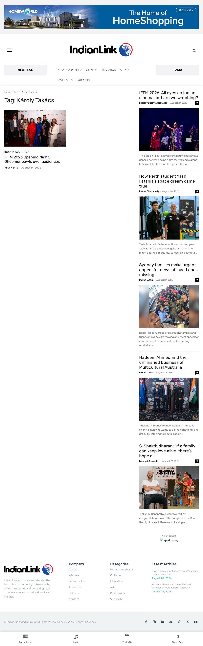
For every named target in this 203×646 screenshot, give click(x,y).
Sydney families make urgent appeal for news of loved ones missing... (168, 269)
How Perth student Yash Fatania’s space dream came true (167, 181)
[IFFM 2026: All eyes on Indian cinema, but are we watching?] (169, 129)
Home (7, 92)
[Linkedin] (162, 622)
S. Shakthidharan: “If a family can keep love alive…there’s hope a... (167, 450)
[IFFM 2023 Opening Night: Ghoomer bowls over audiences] (35, 128)
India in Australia (16, 152)
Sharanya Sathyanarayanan (153, 103)
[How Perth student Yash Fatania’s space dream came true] (169, 218)
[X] (187, 622)
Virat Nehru (11, 167)
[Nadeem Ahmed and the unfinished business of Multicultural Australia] (169, 399)
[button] (194, 50)
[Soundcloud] (171, 622)
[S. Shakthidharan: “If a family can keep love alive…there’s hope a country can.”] (169, 487)
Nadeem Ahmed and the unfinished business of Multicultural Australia (163, 362)
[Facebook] (146, 622)
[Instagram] (154, 622)
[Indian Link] (101, 50)
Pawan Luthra (146, 280)
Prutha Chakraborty (149, 191)
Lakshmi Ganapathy (149, 461)
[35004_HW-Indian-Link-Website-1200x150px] (101, 17)
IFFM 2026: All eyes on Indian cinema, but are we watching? (168, 95)
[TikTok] (179, 622)
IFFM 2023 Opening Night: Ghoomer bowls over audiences (32, 159)
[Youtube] (196, 622)
